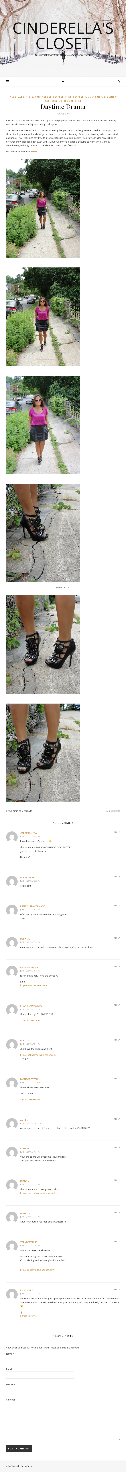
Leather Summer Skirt (87, 97)
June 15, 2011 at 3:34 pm (30, 942)
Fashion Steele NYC (30, 1099)
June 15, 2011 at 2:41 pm (30, 836)
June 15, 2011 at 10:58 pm (30, 1082)
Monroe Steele (29, 1079)
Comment (11, 1399)
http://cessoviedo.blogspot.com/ (37, 1269)
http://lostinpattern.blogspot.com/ (38, 1054)
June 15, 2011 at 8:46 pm (30, 1044)
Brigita (24, 1040)
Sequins (56, 101)
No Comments (113, 810)
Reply (117, 832)
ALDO (13, 97)
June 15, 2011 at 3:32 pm (30, 909)
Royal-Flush (26, 1466)
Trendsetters (28, 1242)
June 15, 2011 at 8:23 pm (30, 1009)
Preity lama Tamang (32, 906)
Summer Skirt (72, 101)
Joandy (24, 1180)
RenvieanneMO (29, 967)
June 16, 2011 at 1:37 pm (30, 1293)
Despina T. (26, 938)
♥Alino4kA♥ (27, 877)
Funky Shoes (43, 97)
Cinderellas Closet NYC (21, 810)
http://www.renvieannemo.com (36, 985)
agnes (24, 1119)
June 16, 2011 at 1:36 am (30, 1152)
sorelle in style (28, 1315)
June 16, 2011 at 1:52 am (30, 1184)
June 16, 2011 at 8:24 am (30, 1217)
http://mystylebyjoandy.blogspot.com (40, 1192)
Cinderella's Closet (63, 35)
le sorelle (26, 1290)
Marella (25, 1213)
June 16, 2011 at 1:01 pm (30, 1245)
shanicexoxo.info (31, 1020)
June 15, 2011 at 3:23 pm (30, 881)
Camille (25, 1148)
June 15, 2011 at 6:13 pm (30, 971)
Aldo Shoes (25, 97)
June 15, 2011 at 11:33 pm (30, 1123)
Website (10, 1384)
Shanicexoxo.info (31, 1005)
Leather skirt (62, 97)
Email (10, 1369)
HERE (34, 151)
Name (10, 1353)
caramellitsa (28, 832)
